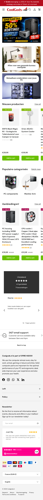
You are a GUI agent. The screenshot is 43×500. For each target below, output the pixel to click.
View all (38, 104)
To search (21, 494)
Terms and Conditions (9, 494)
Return (12, 492)
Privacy (31, 492)
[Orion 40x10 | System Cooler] (30, 117)
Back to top (21, 345)
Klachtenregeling (21, 492)
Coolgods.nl (11, 489)
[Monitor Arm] (30, 182)
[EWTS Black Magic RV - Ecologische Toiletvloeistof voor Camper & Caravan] (10, 117)
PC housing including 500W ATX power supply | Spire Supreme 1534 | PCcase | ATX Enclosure (10, 235)
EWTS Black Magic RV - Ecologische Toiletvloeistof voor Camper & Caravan (10, 133)
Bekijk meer (36, 169)
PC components (11, 194)
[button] (39, 9)
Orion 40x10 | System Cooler (28, 130)
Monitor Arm (30, 194)
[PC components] (10, 182)
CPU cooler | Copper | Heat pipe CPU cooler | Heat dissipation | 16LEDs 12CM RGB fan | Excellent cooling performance (30, 236)
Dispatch (5, 492)
